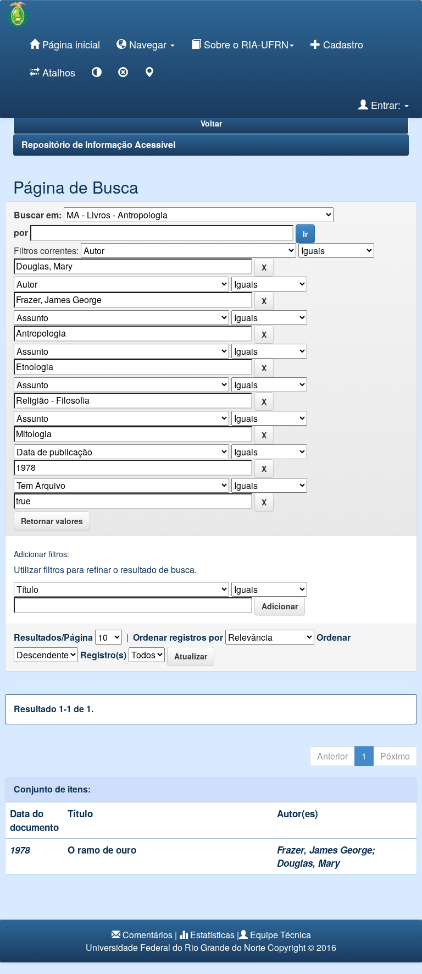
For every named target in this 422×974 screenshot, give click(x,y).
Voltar (211, 123)
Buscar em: (38, 215)
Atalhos (57, 72)
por (21, 233)
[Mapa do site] (149, 74)
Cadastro (341, 44)
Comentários (148, 934)
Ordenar (333, 637)
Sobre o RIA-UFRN (244, 44)
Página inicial (70, 44)
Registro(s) (103, 655)
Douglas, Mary (308, 863)
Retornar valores (52, 520)
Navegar (147, 44)
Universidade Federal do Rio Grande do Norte (175, 947)
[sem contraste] (123, 74)
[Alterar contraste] (97, 74)
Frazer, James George (324, 849)
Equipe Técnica (280, 934)
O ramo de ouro (102, 849)
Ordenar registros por (178, 637)
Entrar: (385, 104)
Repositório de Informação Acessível (98, 144)
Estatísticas (212, 934)
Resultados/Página (53, 637)
